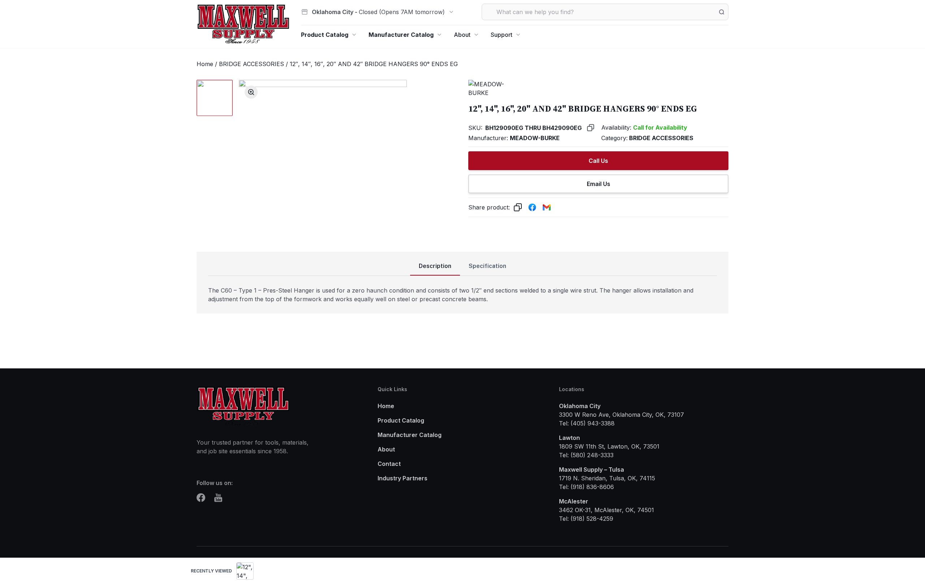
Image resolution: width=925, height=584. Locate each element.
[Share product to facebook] (532, 207)
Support (501, 34)
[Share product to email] (547, 207)
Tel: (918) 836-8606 (586, 486)
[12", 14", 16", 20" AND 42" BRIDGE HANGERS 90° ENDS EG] (245, 571)
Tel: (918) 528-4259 (586, 518)
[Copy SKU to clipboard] (590, 127)
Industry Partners (402, 478)
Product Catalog (324, 34)
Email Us (598, 183)
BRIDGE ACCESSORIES (251, 64)
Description (435, 266)
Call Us (598, 160)
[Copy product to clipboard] (518, 207)
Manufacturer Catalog (401, 34)
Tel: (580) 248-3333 (586, 455)
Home (205, 64)
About (462, 34)
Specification (487, 266)
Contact (389, 463)
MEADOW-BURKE (535, 138)
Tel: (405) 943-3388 (587, 423)
